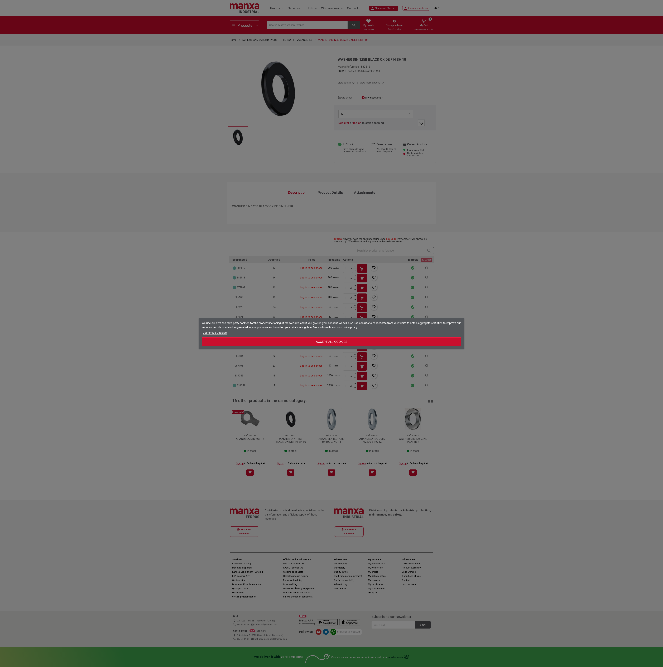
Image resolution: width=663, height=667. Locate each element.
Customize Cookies (215, 332)
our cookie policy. (347, 327)
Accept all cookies (331, 342)
